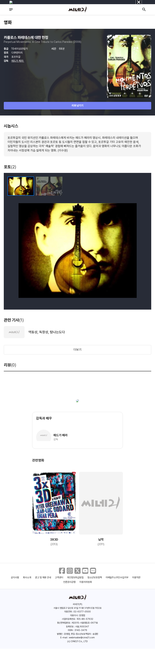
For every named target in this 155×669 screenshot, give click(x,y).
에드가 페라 (17, 60)
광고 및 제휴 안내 (43, 577)
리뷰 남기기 (78, 105)
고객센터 (59, 577)
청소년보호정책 (94, 577)
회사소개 (27, 577)
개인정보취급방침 (75, 577)
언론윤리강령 (69, 582)
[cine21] (77, 9)
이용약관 (136, 577)
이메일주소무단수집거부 (117, 577)
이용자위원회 (85, 582)
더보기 (77, 349)
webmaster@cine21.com (82, 637)
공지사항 (15, 577)
